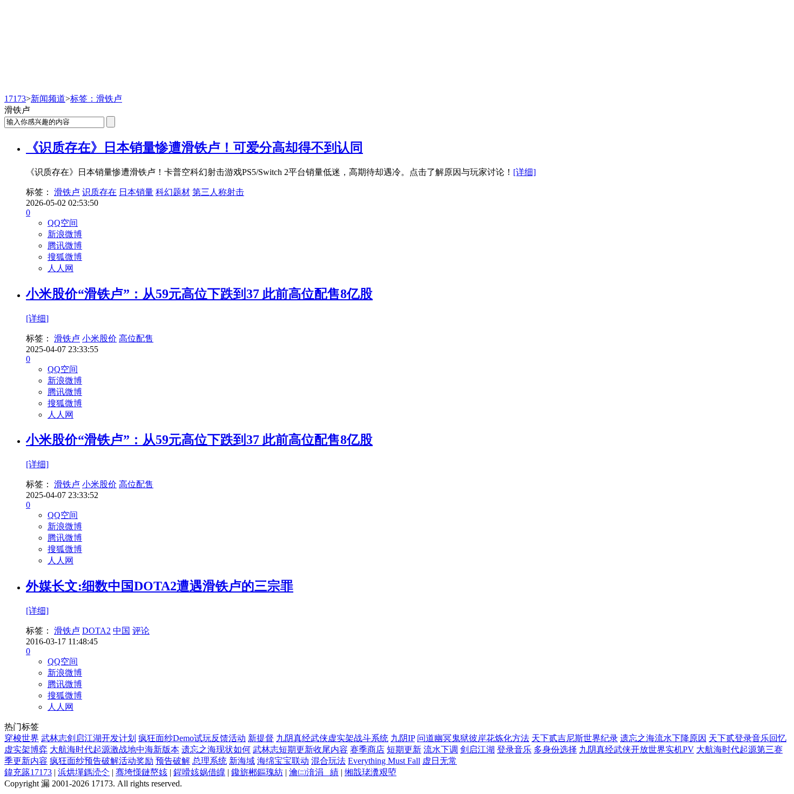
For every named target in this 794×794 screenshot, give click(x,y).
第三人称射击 (218, 192)
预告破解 (173, 760)
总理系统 (209, 760)
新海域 (242, 760)
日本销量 (136, 192)
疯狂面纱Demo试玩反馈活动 (192, 738)
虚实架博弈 (26, 749)
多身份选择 (555, 749)
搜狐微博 (65, 256)
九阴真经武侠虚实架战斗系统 (332, 738)
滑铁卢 (67, 192)
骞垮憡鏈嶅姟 (141, 772)
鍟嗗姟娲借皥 (199, 772)
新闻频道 (48, 98)
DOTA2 (96, 630)
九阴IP (403, 738)
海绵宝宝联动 (283, 760)
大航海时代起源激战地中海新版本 (114, 749)
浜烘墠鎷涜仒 (84, 772)
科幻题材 (173, 192)
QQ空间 (63, 222)
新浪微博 (65, 234)
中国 (121, 630)
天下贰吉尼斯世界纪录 (574, 738)
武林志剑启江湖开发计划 (88, 738)
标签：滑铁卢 (96, 98)
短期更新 (404, 749)
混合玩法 (328, 760)
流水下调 (440, 749)
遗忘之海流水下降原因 (663, 738)
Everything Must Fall (384, 760)
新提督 (261, 738)
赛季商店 (367, 749)
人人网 (60, 268)
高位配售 (136, 338)
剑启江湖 (477, 749)
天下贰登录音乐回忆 (747, 738)
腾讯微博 (65, 245)
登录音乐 (514, 749)
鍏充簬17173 (28, 772)
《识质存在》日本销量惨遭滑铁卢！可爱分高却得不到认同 (194, 147)
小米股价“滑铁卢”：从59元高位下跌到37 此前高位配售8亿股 (199, 294)
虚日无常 (439, 760)
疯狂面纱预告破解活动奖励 (101, 760)
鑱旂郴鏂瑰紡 (257, 772)
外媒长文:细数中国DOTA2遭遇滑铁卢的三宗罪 (159, 586)
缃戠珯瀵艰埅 (370, 772)
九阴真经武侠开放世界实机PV (636, 749)
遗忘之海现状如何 (216, 749)
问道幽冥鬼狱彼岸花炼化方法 (473, 738)
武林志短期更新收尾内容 (300, 749)
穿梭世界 (21, 738)
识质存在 (99, 192)
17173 (15, 98)
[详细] (524, 172)
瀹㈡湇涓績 (314, 772)
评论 (141, 630)
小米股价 (99, 338)
